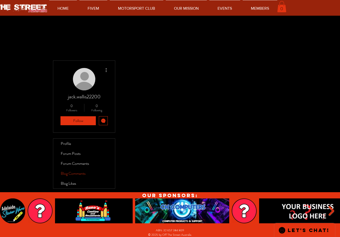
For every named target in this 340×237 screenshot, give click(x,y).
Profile (66, 143)
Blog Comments (73, 173)
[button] (281, 6)
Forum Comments (75, 163)
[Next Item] (331, 211)
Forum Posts (71, 153)
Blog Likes (68, 183)
